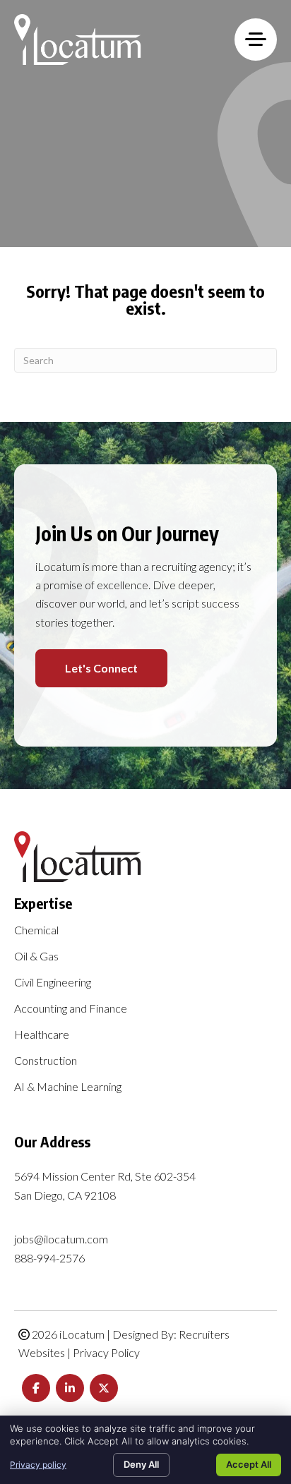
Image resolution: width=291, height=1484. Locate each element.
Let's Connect (101, 668)
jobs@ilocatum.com (61, 1238)
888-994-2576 (49, 1258)
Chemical (36, 930)
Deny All (141, 1464)
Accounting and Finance (70, 1009)
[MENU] (255, 39)
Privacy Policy (106, 1352)
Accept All (248, 1464)
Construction (45, 1061)
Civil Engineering (52, 983)
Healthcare (41, 1035)
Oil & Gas (36, 957)
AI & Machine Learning (67, 1087)
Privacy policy (38, 1464)
